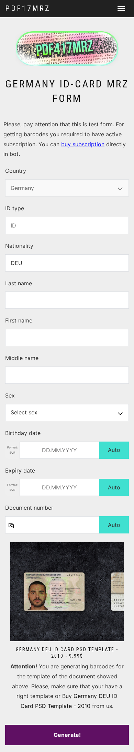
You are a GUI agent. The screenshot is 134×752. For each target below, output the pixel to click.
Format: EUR (12, 450)
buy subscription (82, 144)
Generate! (67, 734)
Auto (114, 449)
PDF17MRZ (28, 8)
